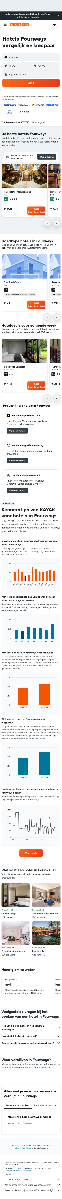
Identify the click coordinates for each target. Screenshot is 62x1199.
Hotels (29, 1145)
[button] (58, 15)
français (35, 17)
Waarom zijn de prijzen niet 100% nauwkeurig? (29, 1190)
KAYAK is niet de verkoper (18, 1179)
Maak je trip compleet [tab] (17, 1105)
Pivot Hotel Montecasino (17, 191)
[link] (17, 431)
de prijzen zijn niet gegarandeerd (18, 1170)
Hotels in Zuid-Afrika (22, 1148)
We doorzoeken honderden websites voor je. (28, 1184)
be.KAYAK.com (17, 1145)
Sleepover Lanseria (14, 366)
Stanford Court (12, 282)
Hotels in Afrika (41, 1145)
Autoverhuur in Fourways (20, 1123)
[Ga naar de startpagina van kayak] (19, 24)
